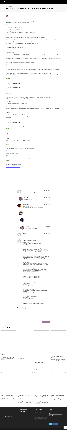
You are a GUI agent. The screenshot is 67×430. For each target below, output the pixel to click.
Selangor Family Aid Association (29, 240)
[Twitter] (50, 424)
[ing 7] (7, 133)
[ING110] (8, 34)
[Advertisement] (33, 177)
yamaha (24, 233)
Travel (50, 413)
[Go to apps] (8, 78)
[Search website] (63, 2)
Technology (51, 415)
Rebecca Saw (7, 1)
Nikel (24, 190)
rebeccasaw (26, 197)
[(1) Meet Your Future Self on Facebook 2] (13, 87)
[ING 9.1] (7, 155)
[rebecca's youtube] (8, 416)
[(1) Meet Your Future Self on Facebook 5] (13, 122)
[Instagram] (56, 424)
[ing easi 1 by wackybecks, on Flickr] (8, 160)
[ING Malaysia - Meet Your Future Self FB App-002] (15, 47)
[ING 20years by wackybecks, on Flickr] (8, 93)
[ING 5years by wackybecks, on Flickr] (8, 105)
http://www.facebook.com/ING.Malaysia (13, 167)
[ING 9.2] (7, 150)
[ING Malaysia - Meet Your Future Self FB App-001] (15, 24)
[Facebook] (53, 424)
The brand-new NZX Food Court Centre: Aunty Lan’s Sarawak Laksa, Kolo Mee (25, 397)
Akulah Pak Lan (26, 204)
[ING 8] (7, 138)
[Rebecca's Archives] (23, 411)
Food (50, 411)
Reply (49, 190)
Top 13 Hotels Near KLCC (23, 353)
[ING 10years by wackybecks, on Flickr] (8, 101)
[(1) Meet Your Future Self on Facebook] (13, 83)
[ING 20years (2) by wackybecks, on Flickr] (9, 128)
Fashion (50, 417)
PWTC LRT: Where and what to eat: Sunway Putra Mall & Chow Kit (41, 397)
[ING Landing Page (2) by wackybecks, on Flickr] (10, 52)
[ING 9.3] (7, 144)
